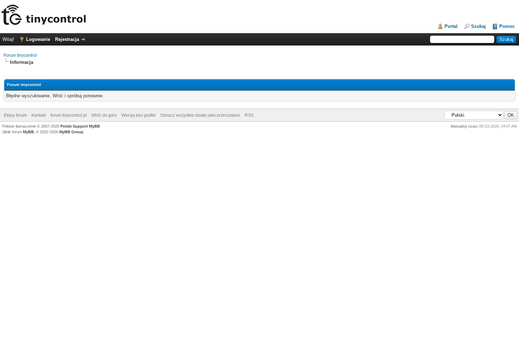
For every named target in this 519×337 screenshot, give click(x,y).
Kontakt (38, 115)
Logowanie (38, 39)
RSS (249, 115)
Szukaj (478, 26)
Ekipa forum (15, 115)
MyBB (28, 132)
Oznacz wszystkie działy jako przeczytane (200, 115)
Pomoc (507, 26)
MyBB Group (71, 132)
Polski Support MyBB (80, 126)
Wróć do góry (104, 115)
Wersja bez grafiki (138, 115)
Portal (451, 26)
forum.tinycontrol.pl (68, 115)
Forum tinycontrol (20, 55)
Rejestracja (67, 39)
